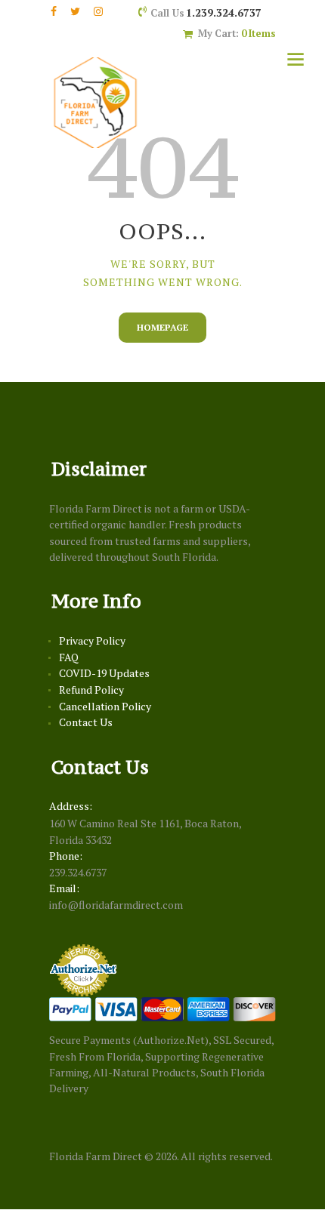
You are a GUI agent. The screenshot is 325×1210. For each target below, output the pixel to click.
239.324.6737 (78, 872)
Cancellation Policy (105, 706)
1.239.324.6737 (224, 12)
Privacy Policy (92, 640)
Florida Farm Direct (95, 1156)
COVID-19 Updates (104, 673)
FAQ (69, 657)
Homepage (162, 327)
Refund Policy (91, 689)
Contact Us (86, 722)
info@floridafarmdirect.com (116, 904)
